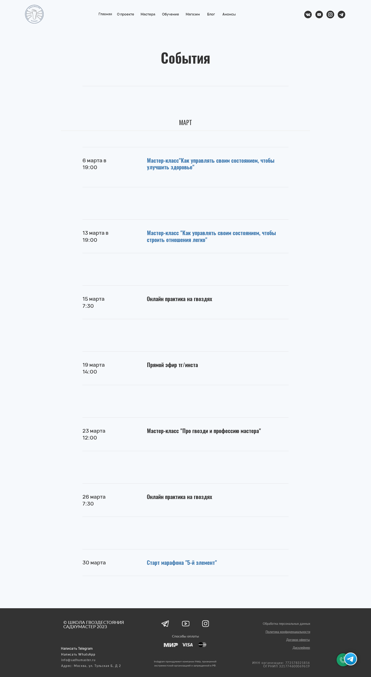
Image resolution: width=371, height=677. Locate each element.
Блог (211, 14)
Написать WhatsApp (78, 654)
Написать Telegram (77, 648)
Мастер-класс (163, 160)
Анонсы (229, 14)
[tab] (185, 124)
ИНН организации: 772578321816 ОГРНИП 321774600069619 (281, 664)
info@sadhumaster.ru (78, 660)
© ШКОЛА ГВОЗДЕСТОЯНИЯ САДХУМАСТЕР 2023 (93, 624)
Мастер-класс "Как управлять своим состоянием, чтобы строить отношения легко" (211, 236)
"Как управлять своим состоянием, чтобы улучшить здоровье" (210, 163)
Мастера (148, 14)
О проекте (125, 14)
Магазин (193, 14)
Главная (105, 14)
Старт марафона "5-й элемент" (182, 562)
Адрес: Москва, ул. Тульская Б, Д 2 (91, 666)
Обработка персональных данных (286, 623)
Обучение (170, 14)
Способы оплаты (185, 636)
